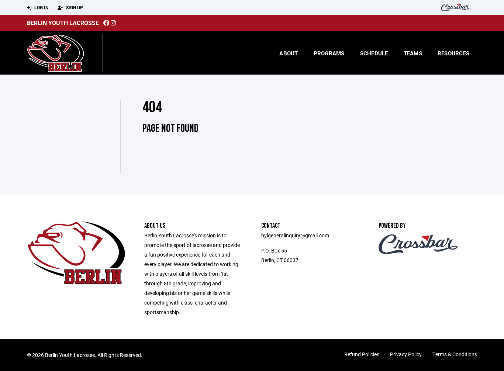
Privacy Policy (406, 354)
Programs (329, 53)
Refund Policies (361, 354)
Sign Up (74, 7)
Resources (453, 53)
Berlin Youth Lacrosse (63, 23)
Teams (413, 53)
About (288, 53)
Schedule (374, 53)
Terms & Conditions (454, 354)
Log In (40, 7)
